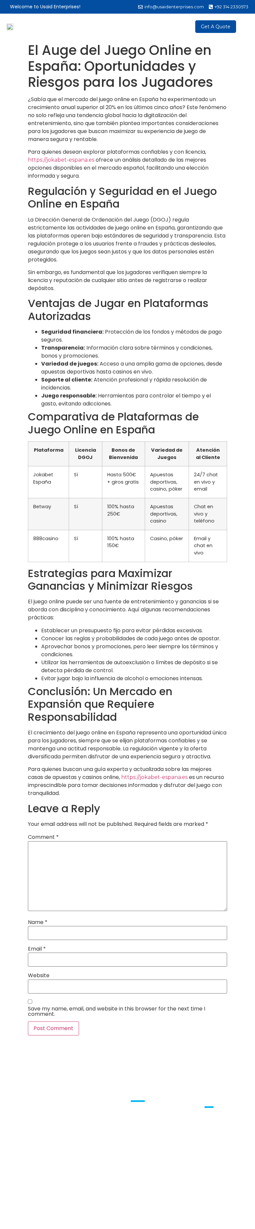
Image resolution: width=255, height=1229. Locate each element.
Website (38, 975)
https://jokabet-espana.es (61, 160)
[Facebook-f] (208, 1125)
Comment (43, 837)
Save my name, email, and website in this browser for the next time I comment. (116, 1011)
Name (37, 922)
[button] (181, 26)
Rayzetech (192, 1213)
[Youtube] (218, 1125)
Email (37, 949)
